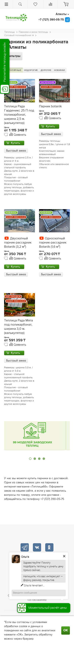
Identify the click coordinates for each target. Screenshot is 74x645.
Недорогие (31, 70)
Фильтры (13, 56)
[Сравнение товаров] (50, 4)
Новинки (59, 70)
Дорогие (46, 70)
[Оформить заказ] (66, 4)
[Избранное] (35, 4)
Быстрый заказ (16, 150)
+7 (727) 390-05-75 (51, 19)
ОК (65, 630)
